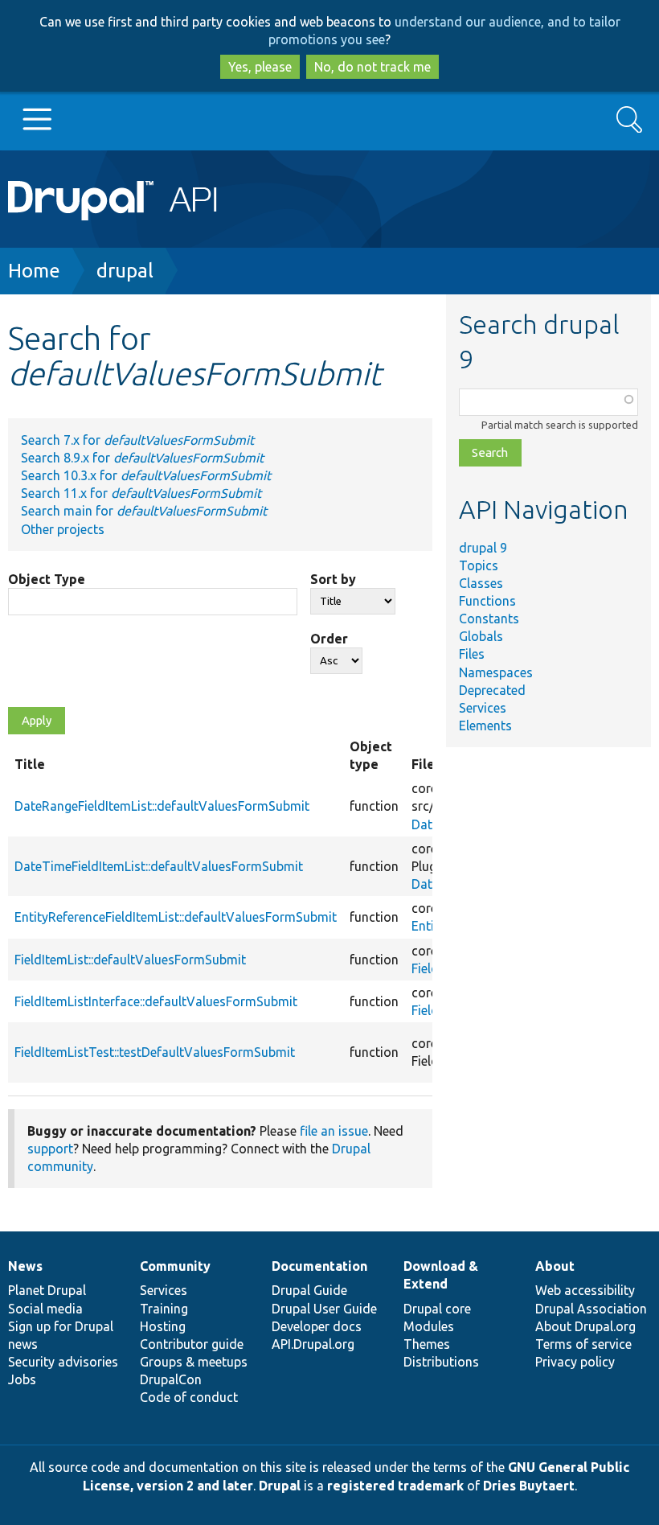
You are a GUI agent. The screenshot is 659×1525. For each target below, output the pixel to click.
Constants (489, 618)
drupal (124, 271)
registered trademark (395, 1485)
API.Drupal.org (313, 1344)
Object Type (46, 579)
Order (329, 638)
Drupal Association (591, 1308)
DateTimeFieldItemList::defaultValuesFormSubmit (158, 866)
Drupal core (437, 1308)
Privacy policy (575, 1361)
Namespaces (496, 672)
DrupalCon (171, 1379)
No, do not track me (372, 67)
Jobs (22, 1379)
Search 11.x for (141, 493)
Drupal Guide (309, 1290)
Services (482, 708)
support (50, 1148)
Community (175, 1266)
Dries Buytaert (529, 1485)
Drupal (280, 1485)
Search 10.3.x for (146, 475)
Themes (426, 1344)
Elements (485, 725)
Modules (428, 1326)
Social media (45, 1308)
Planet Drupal (47, 1290)
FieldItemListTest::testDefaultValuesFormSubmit (154, 1052)
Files (472, 654)
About (555, 1266)
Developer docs (317, 1326)
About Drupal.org (585, 1326)
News (25, 1266)
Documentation (319, 1266)
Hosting (163, 1326)
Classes (481, 583)
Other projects (62, 529)
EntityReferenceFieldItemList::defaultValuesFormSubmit (175, 917)
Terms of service (583, 1344)
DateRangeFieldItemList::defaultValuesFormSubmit (161, 806)
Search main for (144, 511)
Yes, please (260, 67)
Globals (481, 636)
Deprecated (492, 690)
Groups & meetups (194, 1361)
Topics (478, 565)
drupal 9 (483, 548)
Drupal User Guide (324, 1308)
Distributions (441, 1361)
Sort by (333, 579)
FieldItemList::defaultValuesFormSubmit (130, 959)
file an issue (334, 1131)
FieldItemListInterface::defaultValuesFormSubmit (155, 1001)
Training (164, 1308)
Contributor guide (192, 1344)
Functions (487, 601)
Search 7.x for (137, 440)
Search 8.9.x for (142, 457)
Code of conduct (189, 1397)
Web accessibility (585, 1290)
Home (34, 271)
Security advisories (63, 1361)
